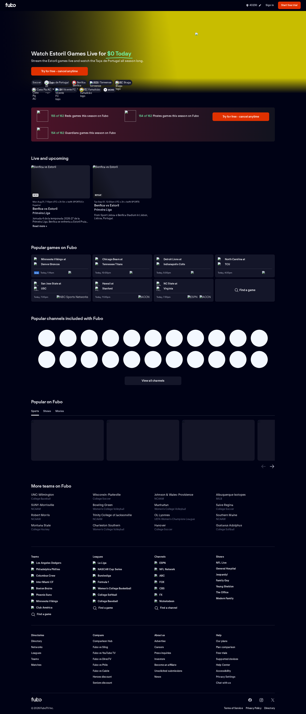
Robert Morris (40, 515)
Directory (269, 708)
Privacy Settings (225, 676)
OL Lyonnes (162, 515)
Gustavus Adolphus (229, 525)
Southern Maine (226, 515)
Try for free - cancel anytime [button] (59, 71)
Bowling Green (103, 505)
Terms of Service (233, 708)
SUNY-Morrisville (42, 505)
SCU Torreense (102, 82)
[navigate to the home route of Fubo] (10, 5)
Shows (47, 411)
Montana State (41, 525)
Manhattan (161, 505)
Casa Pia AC (44, 89)
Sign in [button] (270, 5)
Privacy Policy (253, 708)
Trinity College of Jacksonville (112, 515)
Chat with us (223, 682)
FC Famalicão (92, 89)
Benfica (81, 82)
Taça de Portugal (59, 82)
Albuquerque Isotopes (231, 494)
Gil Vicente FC (68, 89)
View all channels (153, 380)
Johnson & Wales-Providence (173, 494)
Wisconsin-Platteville (107, 494)
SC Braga (125, 82)
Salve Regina (224, 505)
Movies (59, 411)
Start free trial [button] (289, 5)
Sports (35, 411)
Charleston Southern (106, 525)
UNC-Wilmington (42, 494)
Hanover (160, 525)
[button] (263, 466)
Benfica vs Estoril (45, 209)
